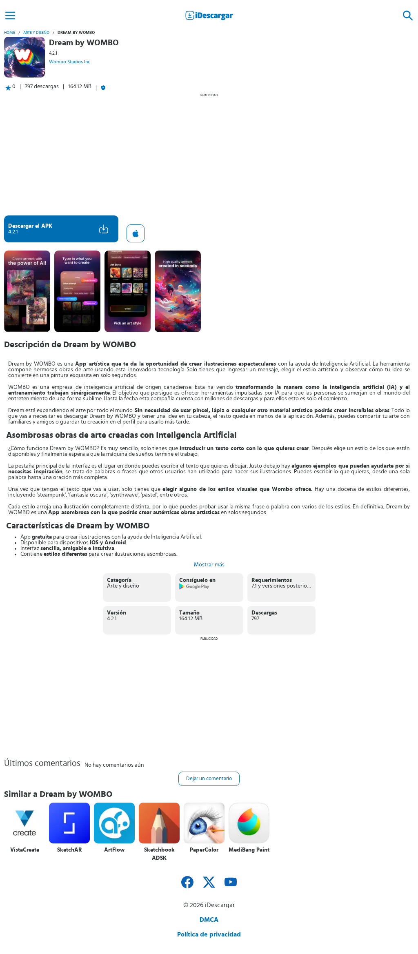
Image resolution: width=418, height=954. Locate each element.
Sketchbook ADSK (159, 854)
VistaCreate (24, 850)
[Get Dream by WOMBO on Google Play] (194, 588)
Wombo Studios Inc (69, 61)
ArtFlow (114, 850)
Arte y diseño (36, 33)
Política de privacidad (209, 934)
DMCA (209, 919)
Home (9, 33)
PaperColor (204, 850)
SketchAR (69, 850)
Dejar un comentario (209, 778)
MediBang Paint (249, 850)
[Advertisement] (209, 154)
